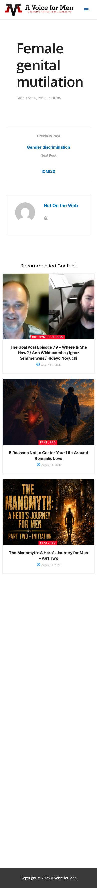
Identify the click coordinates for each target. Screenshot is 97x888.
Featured (48, 442)
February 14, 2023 (31, 98)
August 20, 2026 (50, 364)
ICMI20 (48, 171)
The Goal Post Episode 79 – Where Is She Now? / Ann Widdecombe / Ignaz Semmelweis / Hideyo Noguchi (48, 353)
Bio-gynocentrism (48, 337)
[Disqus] (48, 657)
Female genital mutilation (50, 64)
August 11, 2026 (50, 564)
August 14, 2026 (51, 464)
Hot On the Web (61, 205)
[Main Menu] (86, 10)
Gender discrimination (48, 147)
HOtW (56, 98)
